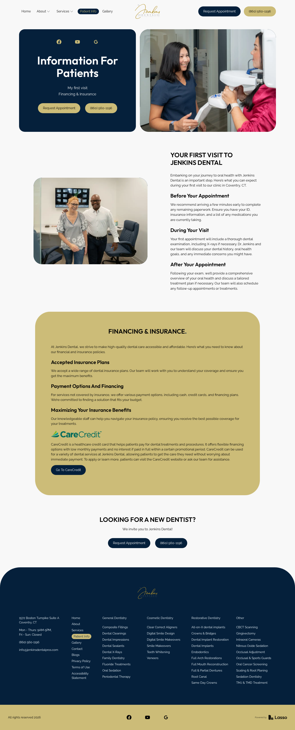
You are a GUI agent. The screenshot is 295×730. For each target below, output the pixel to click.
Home (26, 11)
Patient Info (88, 11)
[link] (59, 42)
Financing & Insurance (77, 94)
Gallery (107, 11)
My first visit (77, 88)
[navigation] (147, 593)
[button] (43, 11)
